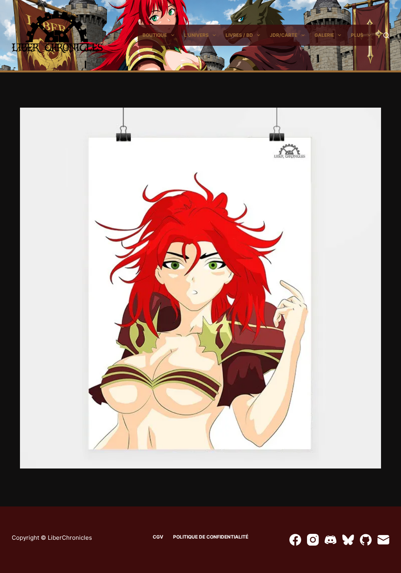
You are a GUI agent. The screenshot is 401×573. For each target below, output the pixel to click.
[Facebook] (295, 540)
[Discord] (330, 540)
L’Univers (196, 35)
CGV (158, 537)
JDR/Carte (283, 35)
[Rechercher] (386, 35)
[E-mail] (383, 540)
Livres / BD (239, 35)
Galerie (324, 35)
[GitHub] (366, 540)
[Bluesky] (348, 540)
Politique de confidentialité (210, 537)
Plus (357, 35)
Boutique (155, 35)
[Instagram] (313, 540)
